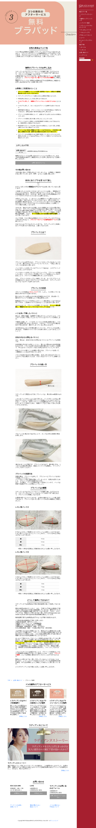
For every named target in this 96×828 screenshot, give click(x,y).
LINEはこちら (38, 793)
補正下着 (81, 44)
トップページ (83, 55)
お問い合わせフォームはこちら (58, 796)
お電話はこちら (18, 793)
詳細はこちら (23, 716)
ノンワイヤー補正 (84, 23)
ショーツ (81, 37)
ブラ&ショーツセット (85, 35)
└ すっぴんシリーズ (85, 30)
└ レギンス (82, 50)
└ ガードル (82, 47)
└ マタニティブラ (84, 32)
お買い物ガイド (83, 52)
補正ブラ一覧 (83, 11)
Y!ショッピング (54, 820)
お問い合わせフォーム (38, 163)
